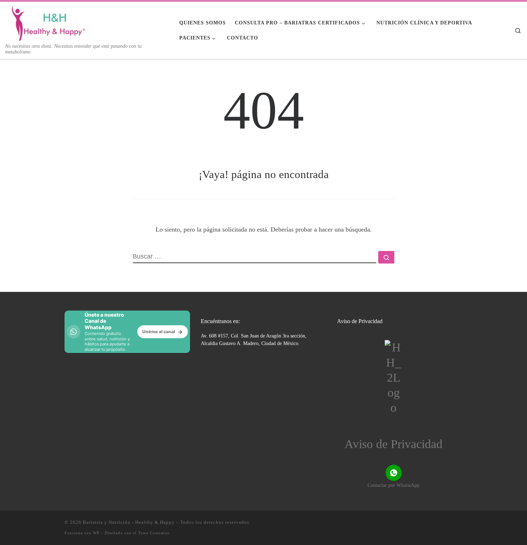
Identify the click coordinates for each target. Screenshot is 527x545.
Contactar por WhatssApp (393, 485)
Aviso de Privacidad (393, 444)
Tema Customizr (154, 533)
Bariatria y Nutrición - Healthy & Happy (129, 522)
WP (96, 533)
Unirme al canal (162, 331)
